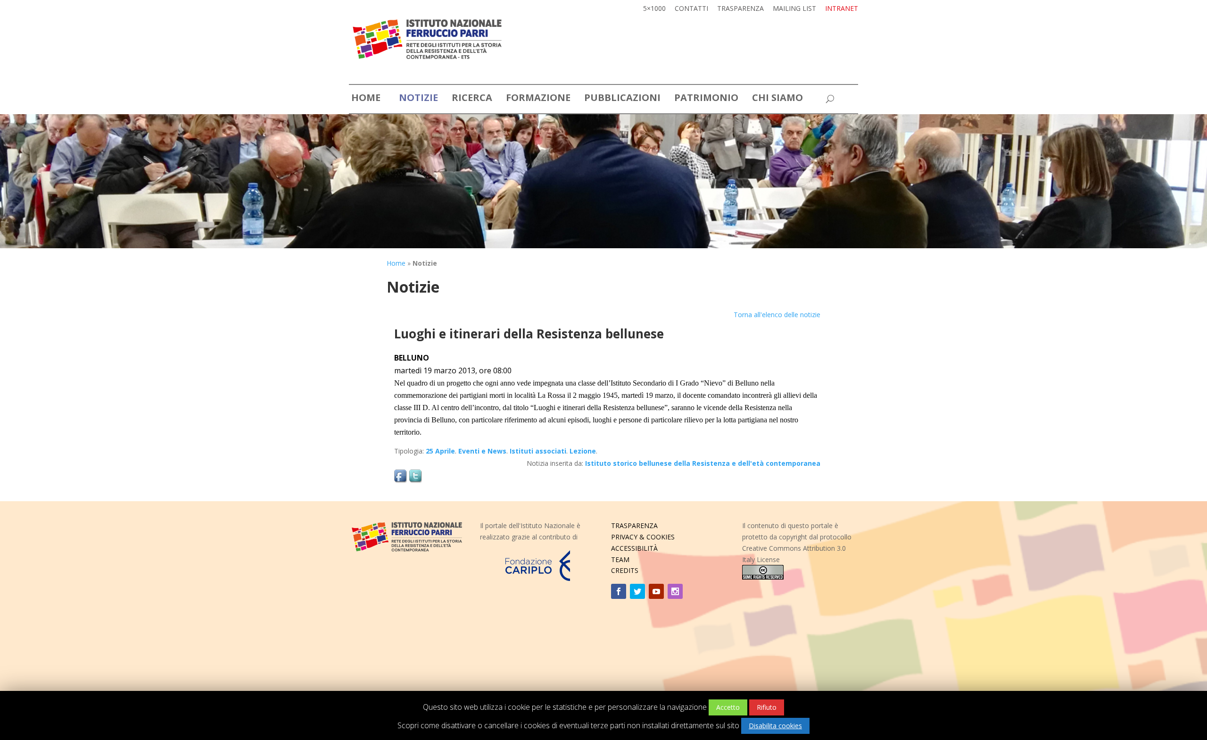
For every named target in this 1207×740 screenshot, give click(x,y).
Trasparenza (740, 9)
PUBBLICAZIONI (622, 99)
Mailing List (794, 9)
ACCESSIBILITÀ (634, 548)
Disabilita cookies (775, 725)
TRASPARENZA (634, 525)
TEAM (620, 559)
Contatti (691, 9)
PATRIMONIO (706, 99)
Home (396, 263)
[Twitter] (637, 591)
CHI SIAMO (777, 99)
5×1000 (654, 9)
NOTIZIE (418, 99)
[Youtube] (656, 591)
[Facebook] (618, 591)
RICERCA (472, 99)
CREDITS (624, 570)
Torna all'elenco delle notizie (777, 314)
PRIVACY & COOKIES (643, 536)
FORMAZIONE (538, 99)
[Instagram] (675, 591)
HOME (365, 99)
